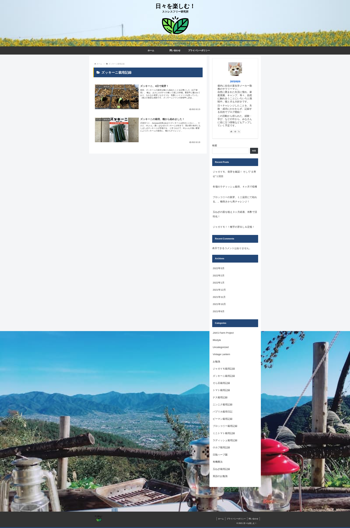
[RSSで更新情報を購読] (239, 131)
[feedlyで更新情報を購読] (235, 131)
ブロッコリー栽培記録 (225, 426)
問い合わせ (253, 519)
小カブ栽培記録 (221, 447)
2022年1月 (218, 282)
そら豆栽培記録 (221, 383)
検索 (214, 145)
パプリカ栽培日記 (222, 411)
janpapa (235, 81)
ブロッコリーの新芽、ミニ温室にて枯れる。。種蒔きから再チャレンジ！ (235, 199)
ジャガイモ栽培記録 (224, 368)
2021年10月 (219, 304)
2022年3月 (218, 268)
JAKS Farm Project (223, 332)
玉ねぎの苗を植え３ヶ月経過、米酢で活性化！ (235, 214)
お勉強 (216, 361)
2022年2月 (218, 275)
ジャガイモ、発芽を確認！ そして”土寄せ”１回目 (234, 174)
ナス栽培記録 (220, 397)
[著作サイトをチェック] (231, 131)
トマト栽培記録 (221, 390)
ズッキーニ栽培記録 (224, 376)
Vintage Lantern (221, 354)
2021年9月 (218, 311)
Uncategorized (221, 347)
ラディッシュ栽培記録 (225, 440)
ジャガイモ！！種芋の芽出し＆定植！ (234, 227)
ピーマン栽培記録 (222, 419)
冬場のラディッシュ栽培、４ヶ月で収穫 (235, 186)
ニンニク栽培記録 (222, 404)
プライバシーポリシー (236, 519)
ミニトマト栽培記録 (224, 433)
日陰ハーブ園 (220, 454)
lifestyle (217, 340)
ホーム (221, 519)
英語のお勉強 (220, 476)
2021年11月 (219, 297)
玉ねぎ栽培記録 (221, 469)
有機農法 (218, 461)
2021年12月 (219, 289)
